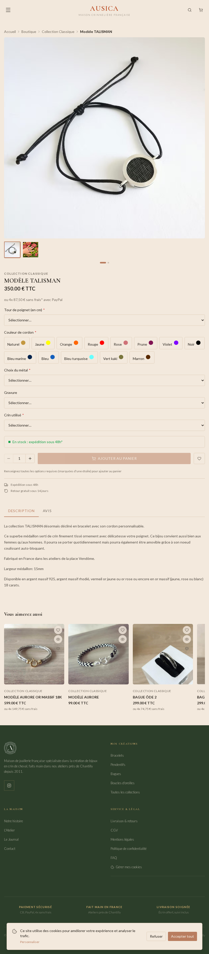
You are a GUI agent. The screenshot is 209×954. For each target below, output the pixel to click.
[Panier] (201, 10)
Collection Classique (58, 31)
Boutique (28, 31)
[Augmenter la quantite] (30, 458)
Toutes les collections (125, 792)
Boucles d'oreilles (123, 783)
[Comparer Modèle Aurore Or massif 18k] (58, 648)
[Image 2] (30, 249)
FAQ (114, 858)
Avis (47, 511)
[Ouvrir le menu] (8, 10)
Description (21, 511)
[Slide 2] (108, 262)
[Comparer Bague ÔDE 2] (187, 648)
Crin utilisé (14, 415)
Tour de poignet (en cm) (24, 310)
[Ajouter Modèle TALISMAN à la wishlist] (199, 458)
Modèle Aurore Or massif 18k (33, 697)
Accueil (10, 31)
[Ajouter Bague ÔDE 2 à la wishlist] (187, 630)
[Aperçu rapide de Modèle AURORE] (123, 639)
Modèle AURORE (83, 697)
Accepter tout (182, 936)
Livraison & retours (124, 821)
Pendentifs (118, 765)
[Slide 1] (103, 262)
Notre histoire (13, 821)
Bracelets (117, 755)
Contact (9, 849)
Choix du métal (17, 370)
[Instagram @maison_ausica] (9, 785)
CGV (114, 830)
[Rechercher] (190, 10)
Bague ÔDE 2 (144, 697)
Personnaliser (30, 942)
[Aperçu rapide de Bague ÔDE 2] (187, 639)
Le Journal (11, 839)
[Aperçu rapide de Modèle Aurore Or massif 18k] (58, 639)
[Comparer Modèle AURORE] (123, 648)
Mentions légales (122, 839)
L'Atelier (9, 830)
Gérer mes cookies (129, 867)
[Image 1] (12, 249)
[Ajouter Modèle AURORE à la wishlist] (123, 630)
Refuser (156, 936)
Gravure (10, 392)
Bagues (116, 774)
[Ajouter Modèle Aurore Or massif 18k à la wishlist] (58, 630)
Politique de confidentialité (129, 849)
